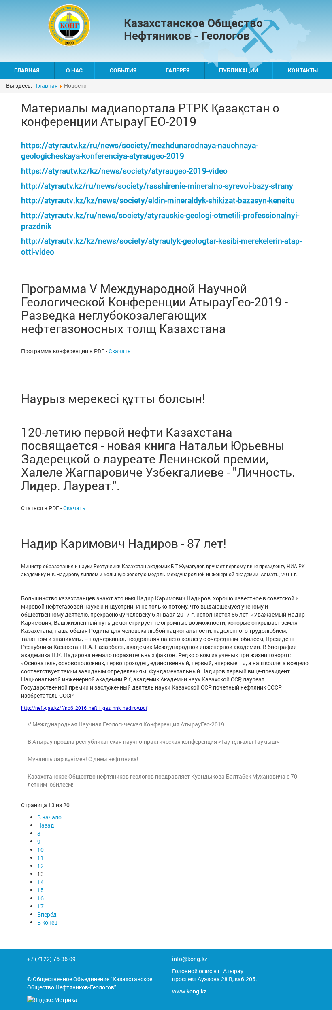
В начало (49, 817)
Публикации (238, 70)
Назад (45, 825)
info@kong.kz (189, 959)
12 (40, 866)
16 (40, 898)
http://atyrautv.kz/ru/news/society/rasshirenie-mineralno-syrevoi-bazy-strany (157, 185)
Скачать (120, 351)
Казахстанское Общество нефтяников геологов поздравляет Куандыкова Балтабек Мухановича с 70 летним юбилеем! (162, 780)
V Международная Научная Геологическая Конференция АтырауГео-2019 (126, 724)
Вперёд (47, 914)
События (123, 70)
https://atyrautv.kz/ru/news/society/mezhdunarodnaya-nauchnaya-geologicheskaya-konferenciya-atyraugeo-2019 (139, 150)
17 (40, 906)
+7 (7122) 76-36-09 (51, 959)
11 (40, 857)
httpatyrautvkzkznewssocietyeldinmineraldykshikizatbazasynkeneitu (158, 200)
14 (40, 882)
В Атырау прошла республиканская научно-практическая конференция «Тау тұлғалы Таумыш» (153, 741)
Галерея (177, 70)
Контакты (303, 70)
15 (40, 890)
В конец (47, 922)
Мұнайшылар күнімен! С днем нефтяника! (83, 759)
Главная (26, 70)
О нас (74, 70)
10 (40, 849)
